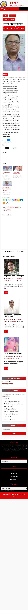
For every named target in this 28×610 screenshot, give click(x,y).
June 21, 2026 (9, 356)
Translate (12, 490)
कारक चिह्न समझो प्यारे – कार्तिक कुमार (12, 401)
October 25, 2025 (10, 278)
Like (9, 140)
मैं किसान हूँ (17, 207)
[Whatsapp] (4, 200)
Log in (14, 470)
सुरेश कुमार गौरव (7, 210)
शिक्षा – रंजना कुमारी (8, 406)
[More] (4, 203)
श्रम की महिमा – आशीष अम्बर (10, 409)
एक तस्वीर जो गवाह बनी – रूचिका (11, 411)
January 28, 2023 (9, 26)
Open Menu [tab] (6, 9)
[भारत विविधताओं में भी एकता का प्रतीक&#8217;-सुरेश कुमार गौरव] (7, 183)
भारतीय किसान (9, 207)
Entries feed (14, 473)
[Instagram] (15, 200)
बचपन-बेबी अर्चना (7, 416)
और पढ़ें (6, 293)
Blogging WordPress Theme (10, 494)
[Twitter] (12, 200)
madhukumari (19, 356)
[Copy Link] (18, 200)
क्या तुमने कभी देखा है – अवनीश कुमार (14, 276)
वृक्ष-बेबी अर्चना (7, 399)
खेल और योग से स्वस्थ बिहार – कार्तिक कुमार (13, 404)
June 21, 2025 (9, 319)
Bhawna (12, 15)
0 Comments (13, 280)
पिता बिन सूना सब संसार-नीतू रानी (13, 353)
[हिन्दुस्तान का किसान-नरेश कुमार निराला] (17, 168)
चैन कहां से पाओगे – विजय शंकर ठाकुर (12, 414)
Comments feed (14, 476)
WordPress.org (14, 479)
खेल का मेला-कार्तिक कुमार (9, 419)
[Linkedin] (21, 200)
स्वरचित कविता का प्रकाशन (7, 383)
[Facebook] (10, 200)
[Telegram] (7, 200)
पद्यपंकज (14, 2)
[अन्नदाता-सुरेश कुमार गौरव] (7, 168)
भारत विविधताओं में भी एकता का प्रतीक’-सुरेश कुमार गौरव (7, 189)
